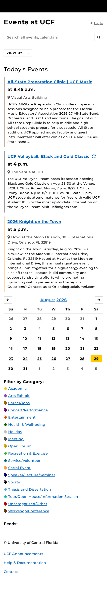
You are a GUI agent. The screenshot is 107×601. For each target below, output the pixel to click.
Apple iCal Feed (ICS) (24, 524)
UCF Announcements (23, 554)
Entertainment (22, 417)
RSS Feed (41, 524)
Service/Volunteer (24, 460)
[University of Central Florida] (38, 6)
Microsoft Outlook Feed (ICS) (32, 524)
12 (53, 338)
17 (25, 348)
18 (40, 348)
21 (82, 348)
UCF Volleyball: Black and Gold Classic (48, 156)
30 (67, 318)
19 (53, 348)
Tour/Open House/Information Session (43, 496)
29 (54, 318)
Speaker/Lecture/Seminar (31, 475)
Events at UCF (29, 22)
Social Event (19, 468)
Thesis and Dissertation (29, 489)
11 (39, 338)
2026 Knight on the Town (34, 221)
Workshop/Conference (28, 511)
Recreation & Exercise (28, 453)
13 (68, 338)
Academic (17, 388)
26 (11, 318)
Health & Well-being (26, 424)
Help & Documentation (25, 562)
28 (39, 318)
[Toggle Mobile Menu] (102, 5)
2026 (61, 300)
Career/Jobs (19, 403)
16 (11, 348)
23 (11, 358)
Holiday (15, 431)
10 (25, 338)
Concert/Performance (28, 410)
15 (96, 338)
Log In (98, 23)
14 (82, 338)
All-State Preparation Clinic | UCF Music (49, 82)
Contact (11, 571)
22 (96, 348)
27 (25, 318)
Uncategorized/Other (27, 504)
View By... (16, 53)
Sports (14, 482)
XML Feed (49, 524)
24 (25, 358)
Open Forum (20, 446)
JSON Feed (58, 524)
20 (67, 348)
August (47, 300)
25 (39, 358)
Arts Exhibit (19, 395)
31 (82, 318)
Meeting (16, 439)
